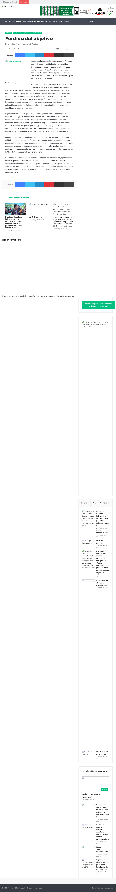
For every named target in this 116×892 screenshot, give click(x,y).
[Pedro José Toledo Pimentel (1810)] (88, 850)
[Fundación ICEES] (8, 6)
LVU (60, 21)
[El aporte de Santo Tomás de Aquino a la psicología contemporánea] (88, 808)
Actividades (28, 21)
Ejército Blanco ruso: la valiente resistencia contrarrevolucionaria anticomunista (102, 832)
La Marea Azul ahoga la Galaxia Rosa (102, 582)
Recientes (85, 503)
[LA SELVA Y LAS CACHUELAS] (88, 755)
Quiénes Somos (15, 21)
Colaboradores (40, 21)
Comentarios (105, 503)
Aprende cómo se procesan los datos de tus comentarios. (53, 296)
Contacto (53, 21)
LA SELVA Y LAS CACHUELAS (102, 753)
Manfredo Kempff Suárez (33, 33)
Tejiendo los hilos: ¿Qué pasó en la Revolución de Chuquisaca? (102, 865)
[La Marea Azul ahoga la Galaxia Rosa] (88, 664)
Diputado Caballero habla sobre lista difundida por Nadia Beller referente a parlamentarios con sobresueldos (13, 222)
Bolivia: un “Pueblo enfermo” (91, 796)
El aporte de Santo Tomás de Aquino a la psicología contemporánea (102, 811)
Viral (94, 503)
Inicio (4, 21)
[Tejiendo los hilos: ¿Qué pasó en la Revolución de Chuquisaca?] (88, 863)
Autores (15, 33)
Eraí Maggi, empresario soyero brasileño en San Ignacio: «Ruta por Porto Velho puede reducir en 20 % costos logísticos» (63, 221)
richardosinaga (109, 888)
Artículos (8, 33)
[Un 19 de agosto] (39, 209)
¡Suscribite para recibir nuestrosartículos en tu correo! (98, 305)
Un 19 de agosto (35, 217)
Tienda (66, 21)
